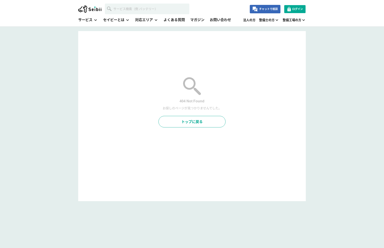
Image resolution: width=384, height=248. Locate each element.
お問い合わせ (220, 20)
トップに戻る (192, 122)
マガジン (197, 20)
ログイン (297, 9)
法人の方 (249, 20)
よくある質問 (174, 20)
